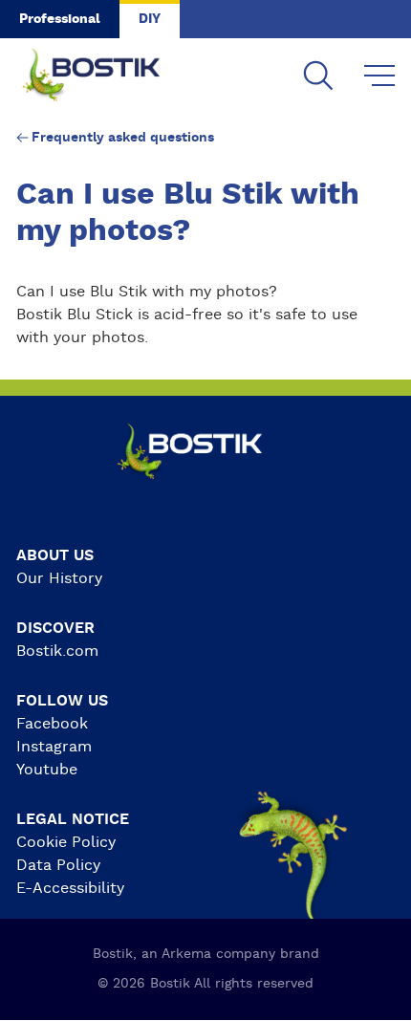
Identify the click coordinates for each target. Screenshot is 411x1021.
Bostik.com (57, 651)
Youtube (46, 769)
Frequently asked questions (123, 137)
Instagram (54, 746)
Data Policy (58, 865)
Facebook (52, 723)
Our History (59, 578)
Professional (59, 19)
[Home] (106, 76)
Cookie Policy (66, 842)
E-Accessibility (70, 888)
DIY (150, 19)
